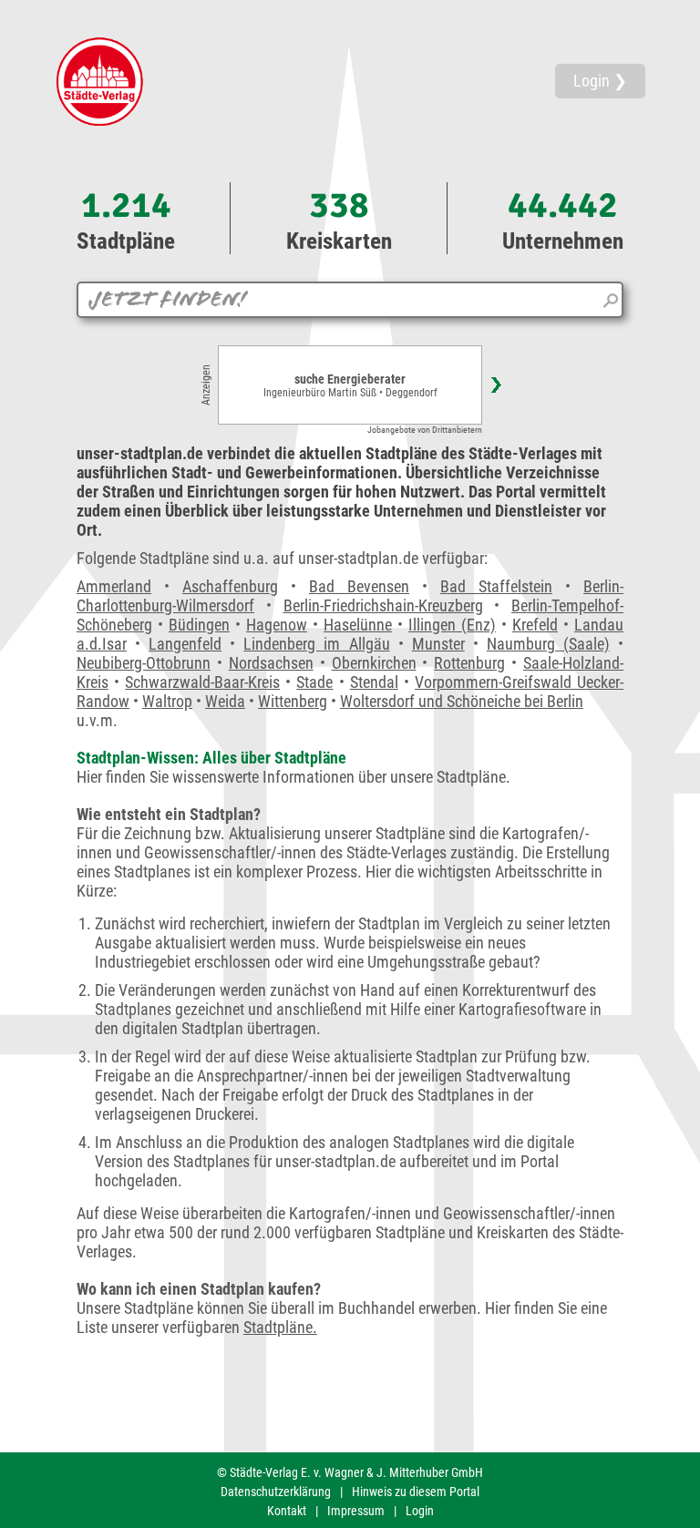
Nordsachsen (271, 662)
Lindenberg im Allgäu (316, 643)
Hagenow (276, 624)
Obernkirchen (374, 662)
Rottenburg (469, 662)
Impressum (356, 1510)
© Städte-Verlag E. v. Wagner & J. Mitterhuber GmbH (350, 1472)
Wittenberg (292, 701)
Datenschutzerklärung (276, 1491)
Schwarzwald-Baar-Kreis (202, 682)
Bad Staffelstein (496, 586)
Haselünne (358, 624)
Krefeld (535, 624)
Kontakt (286, 1510)
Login (420, 1510)
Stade (314, 682)
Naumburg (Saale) (548, 643)
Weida (225, 701)
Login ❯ (600, 80)
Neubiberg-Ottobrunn (144, 662)
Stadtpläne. (280, 1327)
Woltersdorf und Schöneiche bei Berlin (461, 701)
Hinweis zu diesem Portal (415, 1491)
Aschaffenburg (230, 586)
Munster (438, 643)
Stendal (374, 682)
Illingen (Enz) (452, 624)
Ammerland (114, 586)
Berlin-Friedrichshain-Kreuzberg (383, 605)
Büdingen (199, 624)
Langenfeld (185, 643)
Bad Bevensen (359, 586)
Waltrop (167, 701)
